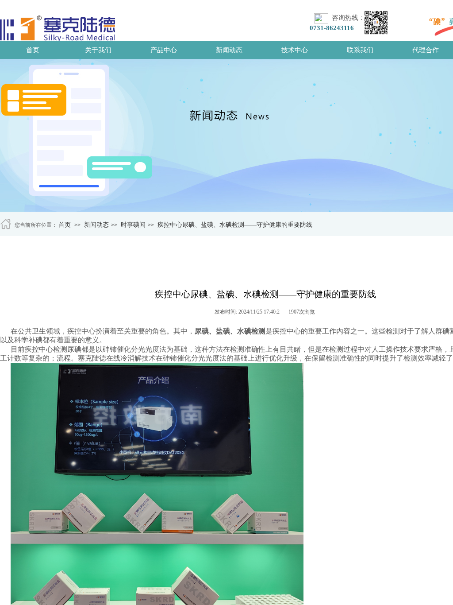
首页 (32, 50)
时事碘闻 (133, 224)
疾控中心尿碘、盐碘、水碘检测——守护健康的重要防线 (234, 224)
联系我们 (360, 50)
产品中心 (163, 50)
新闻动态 (229, 50)
